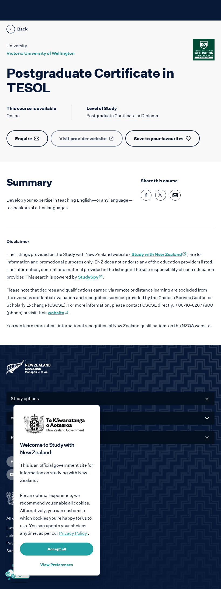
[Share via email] (175, 195)
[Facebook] (11, 461)
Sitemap (14, 550)
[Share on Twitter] (160, 195)
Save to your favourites (159, 138)
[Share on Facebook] (146, 195)
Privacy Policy (73, 533)
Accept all (56, 549)
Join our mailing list (23, 535)
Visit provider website (82, 138)
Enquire (23, 138)
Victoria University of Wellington (40, 53)
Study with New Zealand (158, 254)
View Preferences (56, 564)
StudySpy (90, 277)
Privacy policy (19, 543)
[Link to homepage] (110, 368)
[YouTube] (11, 474)
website (58, 312)
